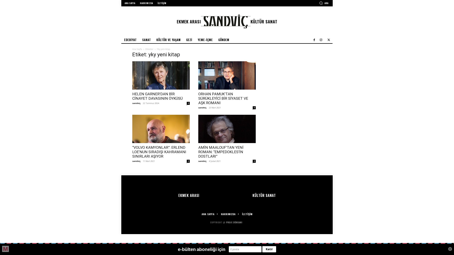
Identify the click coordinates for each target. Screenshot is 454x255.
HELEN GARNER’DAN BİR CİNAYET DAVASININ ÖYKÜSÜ (157, 96)
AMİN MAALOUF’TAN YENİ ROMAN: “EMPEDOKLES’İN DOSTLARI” (220, 151)
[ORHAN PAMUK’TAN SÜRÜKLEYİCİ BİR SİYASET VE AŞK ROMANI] (227, 75)
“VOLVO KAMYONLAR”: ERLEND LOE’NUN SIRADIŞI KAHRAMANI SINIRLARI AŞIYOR (159, 151)
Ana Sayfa (137, 49)
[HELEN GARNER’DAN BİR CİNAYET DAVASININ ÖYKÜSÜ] (161, 75)
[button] (323, 3)
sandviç (136, 103)
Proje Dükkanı (234, 222)
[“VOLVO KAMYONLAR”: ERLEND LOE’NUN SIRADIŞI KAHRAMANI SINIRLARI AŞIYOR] (161, 129)
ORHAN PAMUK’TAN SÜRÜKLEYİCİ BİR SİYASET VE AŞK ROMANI (223, 98)
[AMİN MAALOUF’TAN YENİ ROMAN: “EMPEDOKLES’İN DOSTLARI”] (227, 129)
